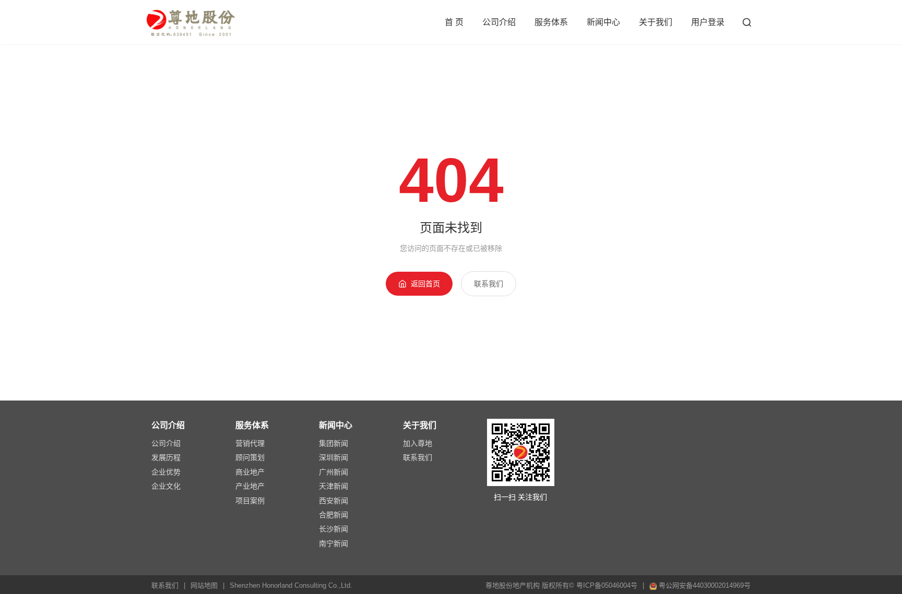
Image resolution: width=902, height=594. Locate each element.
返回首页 (425, 284)
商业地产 (250, 472)
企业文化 (166, 486)
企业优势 (166, 472)
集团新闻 (333, 443)
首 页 (454, 22)
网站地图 (204, 585)
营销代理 (250, 443)
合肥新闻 (333, 515)
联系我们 (488, 284)
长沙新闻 (333, 529)
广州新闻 (333, 472)
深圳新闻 (333, 457)
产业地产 (250, 486)
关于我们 (655, 22)
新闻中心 (603, 22)
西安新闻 (333, 500)
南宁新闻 (333, 543)
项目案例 (250, 500)
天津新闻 (333, 486)
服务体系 (551, 22)
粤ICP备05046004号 (606, 585)
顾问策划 (250, 457)
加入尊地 (417, 443)
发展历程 (166, 457)
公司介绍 (499, 22)
